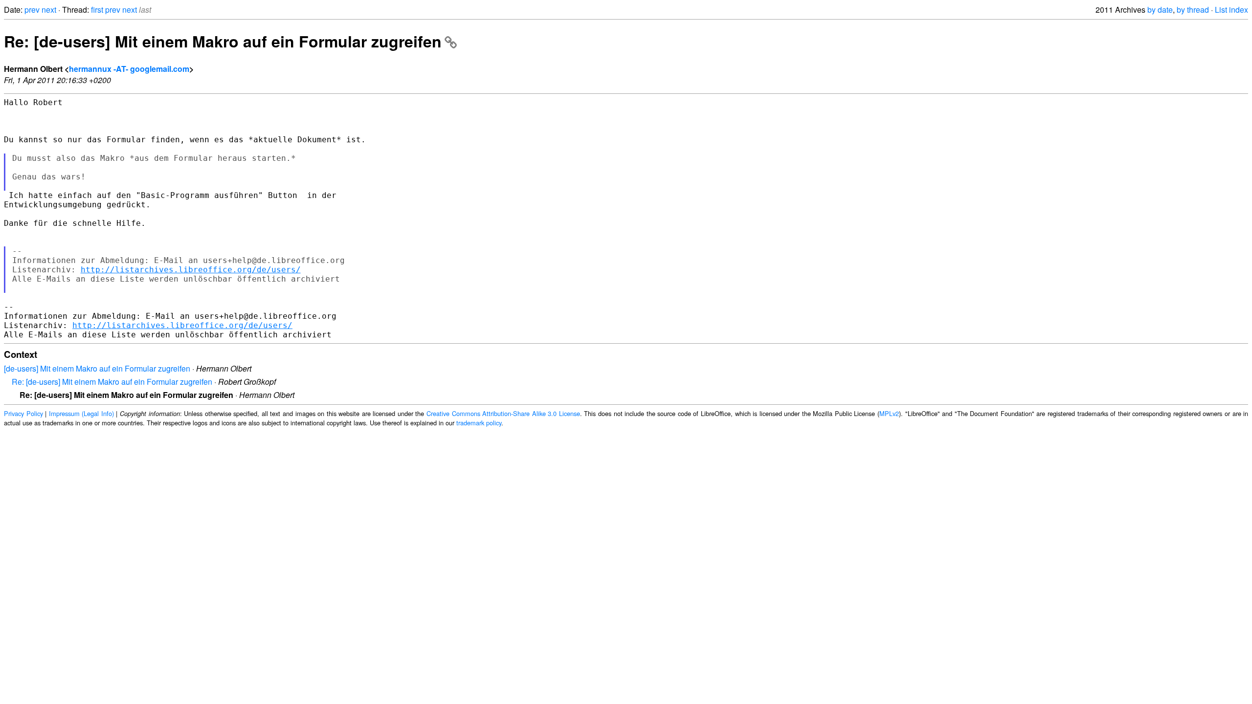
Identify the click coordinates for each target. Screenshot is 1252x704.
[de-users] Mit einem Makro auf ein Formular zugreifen (97, 368)
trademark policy (478, 422)
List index (1231, 9)
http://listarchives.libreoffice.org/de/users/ (191, 269)
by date (1160, 9)
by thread (1193, 9)
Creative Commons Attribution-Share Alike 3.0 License (503, 413)
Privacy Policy (23, 413)
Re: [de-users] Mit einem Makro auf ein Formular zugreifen (223, 41)
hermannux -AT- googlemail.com (129, 68)
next (49, 9)
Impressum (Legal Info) (81, 413)
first (97, 9)
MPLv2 (889, 413)
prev (32, 9)
